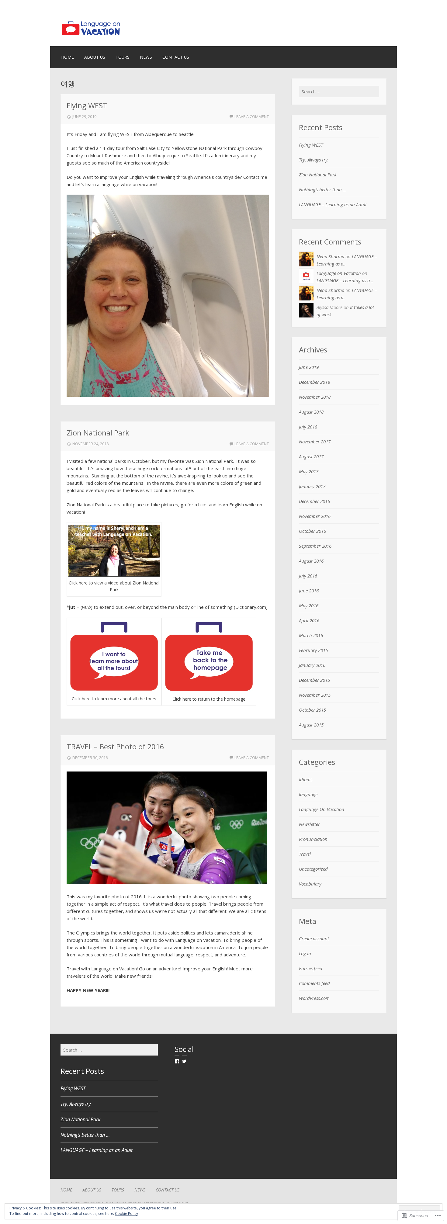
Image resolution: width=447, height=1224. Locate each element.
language (308, 794)
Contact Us (175, 57)
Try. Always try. (314, 160)
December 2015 (314, 680)
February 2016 (313, 650)
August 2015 (311, 725)
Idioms (305, 779)
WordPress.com (314, 998)
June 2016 (309, 591)
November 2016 (315, 516)
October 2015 (312, 710)
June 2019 (309, 367)
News (146, 57)
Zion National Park (98, 433)
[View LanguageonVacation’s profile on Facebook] (177, 1061)
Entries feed (310, 968)
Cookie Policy (126, 1213)
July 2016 (308, 576)
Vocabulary (310, 884)
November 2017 (315, 442)
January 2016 (312, 665)
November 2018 (315, 397)
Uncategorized (313, 869)
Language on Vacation (339, 273)
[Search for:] (339, 91)
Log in (305, 953)
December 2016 (314, 501)
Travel (305, 854)
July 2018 (308, 427)
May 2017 (308, 471)
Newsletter (309, 824)
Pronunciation (313, 839)
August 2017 (311, 456)
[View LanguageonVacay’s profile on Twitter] (184, 1061)
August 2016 (311, 561)
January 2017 (312, 486)
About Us (94, 57)
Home (67, 57)
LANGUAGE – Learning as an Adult (333, 204)
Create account (314, 938)
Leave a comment (251, 116)
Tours (123, 57)
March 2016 (311, 635)
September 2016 (315, 546)
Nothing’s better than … (322, 189)
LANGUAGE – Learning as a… (345, 280)
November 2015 (315, 695)
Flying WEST (87, 105)
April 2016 (309, 620)
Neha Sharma (330, 256)
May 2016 (308, 605)
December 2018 (314, 382)
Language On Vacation (321, 809)
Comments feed (314, 983)
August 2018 (311, 412)
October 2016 (312, 531)
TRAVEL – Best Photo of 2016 (115, 746)
